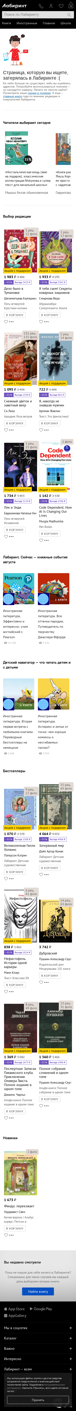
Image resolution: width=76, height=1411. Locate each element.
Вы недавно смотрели (22, 1262)
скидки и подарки (39, 93)
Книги (6, 23)
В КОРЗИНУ (15, 315)
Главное (49, 23)
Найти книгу (38, 1291)
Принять (38, 1400)
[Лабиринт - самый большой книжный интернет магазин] (18, 5)
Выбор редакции (17, 216)
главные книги (12, 96)
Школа (66, 23)
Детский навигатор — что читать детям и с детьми (37, 665)
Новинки (10, 1138)
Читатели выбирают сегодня (26, 122)
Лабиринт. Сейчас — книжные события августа (35, 559)
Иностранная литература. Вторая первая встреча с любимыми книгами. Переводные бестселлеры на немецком (18, 732)
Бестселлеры (14, 771)
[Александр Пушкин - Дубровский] (55, 942)
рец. (30, 230)
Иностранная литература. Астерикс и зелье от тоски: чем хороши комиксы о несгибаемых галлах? (53, 732)
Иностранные (27, 23)
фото (31, 234)
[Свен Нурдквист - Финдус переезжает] (20, 1194)
